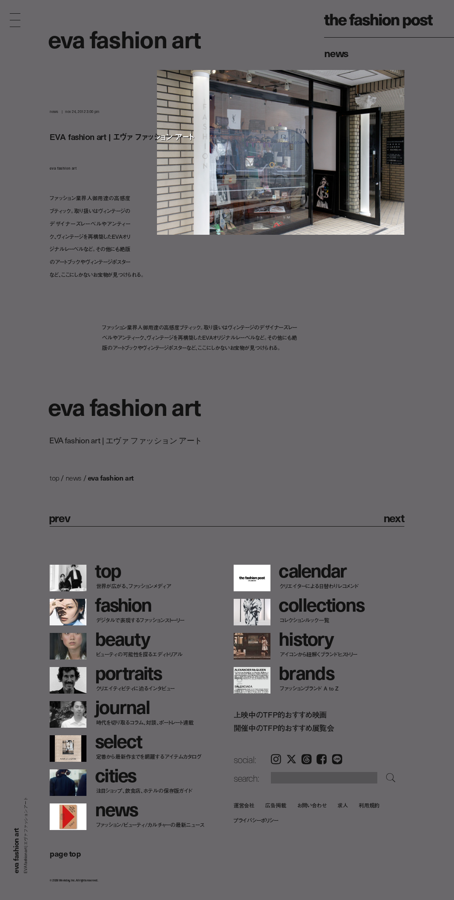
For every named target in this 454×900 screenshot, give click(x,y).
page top (65, 853)
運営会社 (244, 805)
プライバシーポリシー (256, 820)
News (336, 53)
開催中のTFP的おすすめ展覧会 (284, 727)
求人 (342, 805)
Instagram (276, 759)
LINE (337, 759)
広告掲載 (275, 805)
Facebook (322, 759)
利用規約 (369, 805)
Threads (306, 759)
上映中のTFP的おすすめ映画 (280, 714)
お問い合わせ (312, 805)
